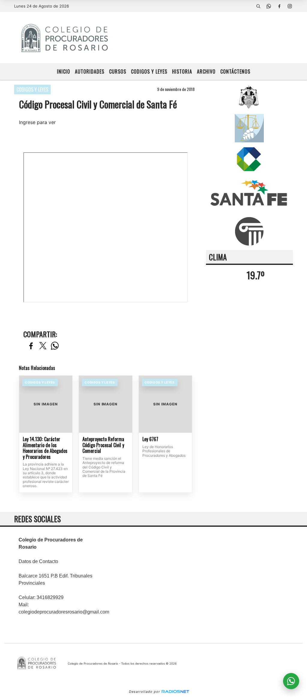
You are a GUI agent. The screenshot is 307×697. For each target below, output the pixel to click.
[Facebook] (279, 6)
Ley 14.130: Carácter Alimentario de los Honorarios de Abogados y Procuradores (45, 448)
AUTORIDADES (89, 71)
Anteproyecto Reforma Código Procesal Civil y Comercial (103, 445)
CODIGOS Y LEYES (149, 71)
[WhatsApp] (269, 6)
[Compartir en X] (42, 346)
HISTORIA (182, 71)
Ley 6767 (150, 439)
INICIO (63, 71)
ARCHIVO (206, 71)
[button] (258, 6)
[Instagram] (290, 6)
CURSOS (117, 71)
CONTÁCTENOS (235, 71)
